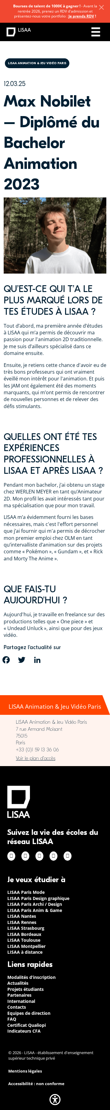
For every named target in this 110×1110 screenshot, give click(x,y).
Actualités (17, 983)
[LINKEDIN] (37, 660)
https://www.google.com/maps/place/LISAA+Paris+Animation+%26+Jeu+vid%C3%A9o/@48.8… (55, 758)
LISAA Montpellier (26, 946)
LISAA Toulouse (23, 940)
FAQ (11, 1019)
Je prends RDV (81, 16)
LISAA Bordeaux (24, 934)
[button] (55, 1099)
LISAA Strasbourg (25, 928)
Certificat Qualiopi (26, 1025)
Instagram (25, 856)
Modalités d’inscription (31, 977)
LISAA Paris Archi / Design (34, 904)
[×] (101, 7)
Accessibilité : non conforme (36, 1083)
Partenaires (19, 995)
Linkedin (39, 856)
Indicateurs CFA (24, 1031)
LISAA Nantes (21, 916)
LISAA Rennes (21, 922)
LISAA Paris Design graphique (38, 898)
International (21, 1001)
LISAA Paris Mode (26, 892)
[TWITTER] (21, 660)
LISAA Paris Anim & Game (34, 910)
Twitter (53, 856)
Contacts (16, 1007)
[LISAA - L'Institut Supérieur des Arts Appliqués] (18, 802)
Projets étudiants (25, 989)
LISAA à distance (24, 952)
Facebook (11, 856)
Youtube (68, 856)
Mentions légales (25, 1071)
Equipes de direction (28, 1013)
